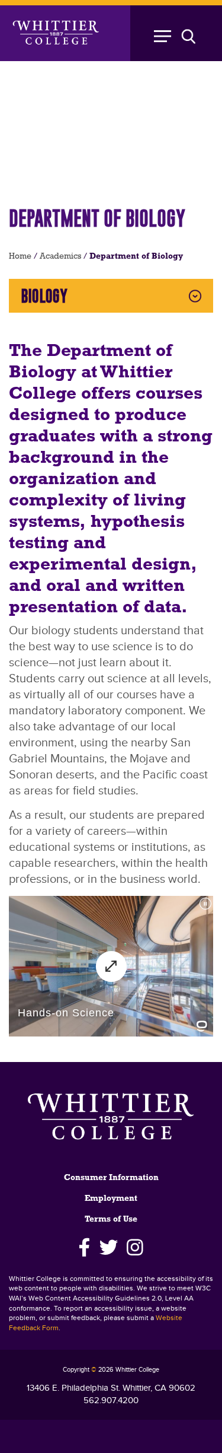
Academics (60, 256)
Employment (111, 1198)
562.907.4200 (111, 1400)
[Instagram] (134, 1247)
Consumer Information (111, 1178)
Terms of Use (111, 1219)
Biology (44, 296)
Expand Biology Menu (195, 296)
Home (20, 256)
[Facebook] (85, 1247)
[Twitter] (108, 1247)
